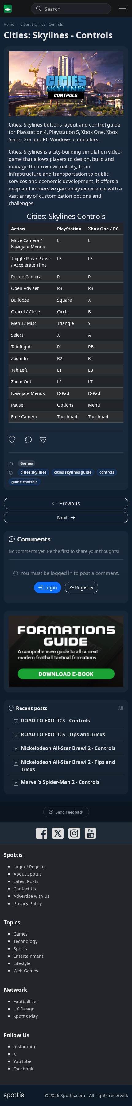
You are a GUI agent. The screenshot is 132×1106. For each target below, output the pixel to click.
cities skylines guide (72, 472)
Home (9, 24)
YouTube (22, 1061)
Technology (25, 941)
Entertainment (28, 956)
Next (62, 517)
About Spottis (28, 874)
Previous (70, 503)
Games (26, 463)
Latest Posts (26, 881)
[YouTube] (90, 833)
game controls (24, 481)
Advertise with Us (31, 896)
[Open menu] (122, 8)
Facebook (23, 1069)
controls (106, 472)
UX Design (24, 1009)
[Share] (43, 440)
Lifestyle (22, 963)
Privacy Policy (28, 903)
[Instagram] (74, 833)
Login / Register (30, 867)
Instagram (24, 1046)
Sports (20, 949)
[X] (58, 833)
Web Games (26, 971)
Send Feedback (69, 812)
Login (50, 587)
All (120, 708)
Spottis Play (26, 1016)
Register (84, 587)
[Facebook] (41, 833)
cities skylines (33, 472)
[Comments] (28, 440)
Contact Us (25, 889)
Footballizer (26, 1001)
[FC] (66, 651)
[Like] (13, 440)
